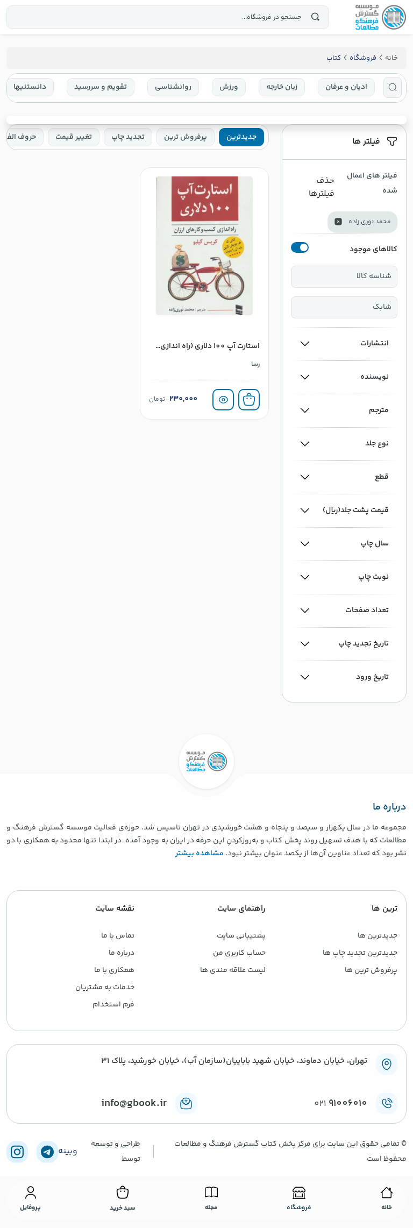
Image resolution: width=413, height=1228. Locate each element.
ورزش (228, 87)
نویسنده (374, 377)
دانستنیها (29, 87)
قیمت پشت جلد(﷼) (356, 510)
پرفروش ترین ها (371, 970)
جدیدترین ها (377, 936)
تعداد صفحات (367, 610)
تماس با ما (117, 936)
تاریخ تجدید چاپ (363, 644)
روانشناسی (173, 87)
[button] (392, 87)
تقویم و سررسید (100, 87)
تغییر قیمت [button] (73, 137)
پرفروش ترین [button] (185, 137)
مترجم (379, 410)
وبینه (67, 1151)
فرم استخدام (113, 1005)
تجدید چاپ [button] (128, 137)
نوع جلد (377, 444)
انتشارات (374, 344)
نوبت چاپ (373, 577)
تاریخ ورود (372, 677)
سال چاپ (374, 544)
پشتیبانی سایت (241, 936)
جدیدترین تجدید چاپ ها (360, 953)
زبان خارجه (281, 87)
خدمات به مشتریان (104, 987)
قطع (382, 477)
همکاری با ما (114, 970)
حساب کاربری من (239, 953)
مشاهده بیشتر (199, 854)
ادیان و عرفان (346, 87)
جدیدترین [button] (241, 137)
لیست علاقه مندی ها (233, 970)
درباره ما (121, 953)
